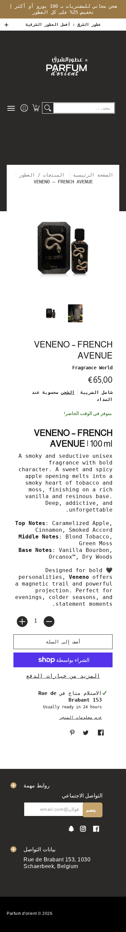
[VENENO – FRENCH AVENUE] (51, 313)
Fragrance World (92, 367)
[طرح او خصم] (49, 621)
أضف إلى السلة (63, 641)
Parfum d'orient (22, 913)
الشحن (68, 392)
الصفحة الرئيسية (93, 175)
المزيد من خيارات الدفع (63, 676)
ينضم (91, 810)
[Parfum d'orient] (66, 66)
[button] (36, 108)
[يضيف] (22, 621)
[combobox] (84, 108)
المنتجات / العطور (43, 175)
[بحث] (47, 108)
